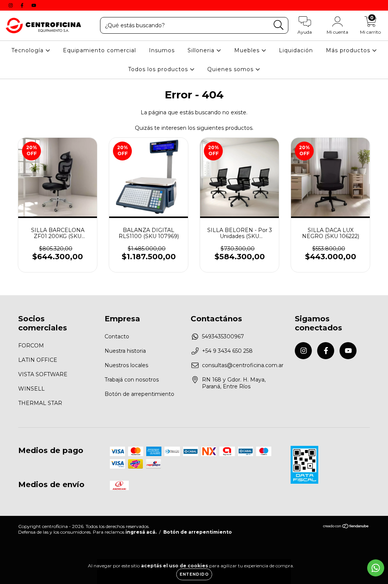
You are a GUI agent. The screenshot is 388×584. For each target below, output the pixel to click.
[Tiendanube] (346, 527)
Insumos (162, 50)
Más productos (349, 50)
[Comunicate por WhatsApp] (375, 567)
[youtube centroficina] (34, 5)
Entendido (194, 574)
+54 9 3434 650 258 (227, 350)
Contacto (117, 336)
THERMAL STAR (40, 403)
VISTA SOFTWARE (42, 374)
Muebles (247, 50)
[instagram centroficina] (11, 5)
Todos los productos (159, 69)
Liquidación (296, 50)
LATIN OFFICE (37, 360)
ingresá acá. (140, 532)
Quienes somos (231, 69)
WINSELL (31, 388)
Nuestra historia (125, 350)
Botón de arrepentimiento (139, 394)
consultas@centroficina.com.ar (242, 365)
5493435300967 (223, 336)
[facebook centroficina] (22, 5)
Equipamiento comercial (99, 50)
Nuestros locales (126, 365)
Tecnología (28, 50)
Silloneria (202, 50)
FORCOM (31, 345)
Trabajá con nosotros (132, 379)
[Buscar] (279, 25)
